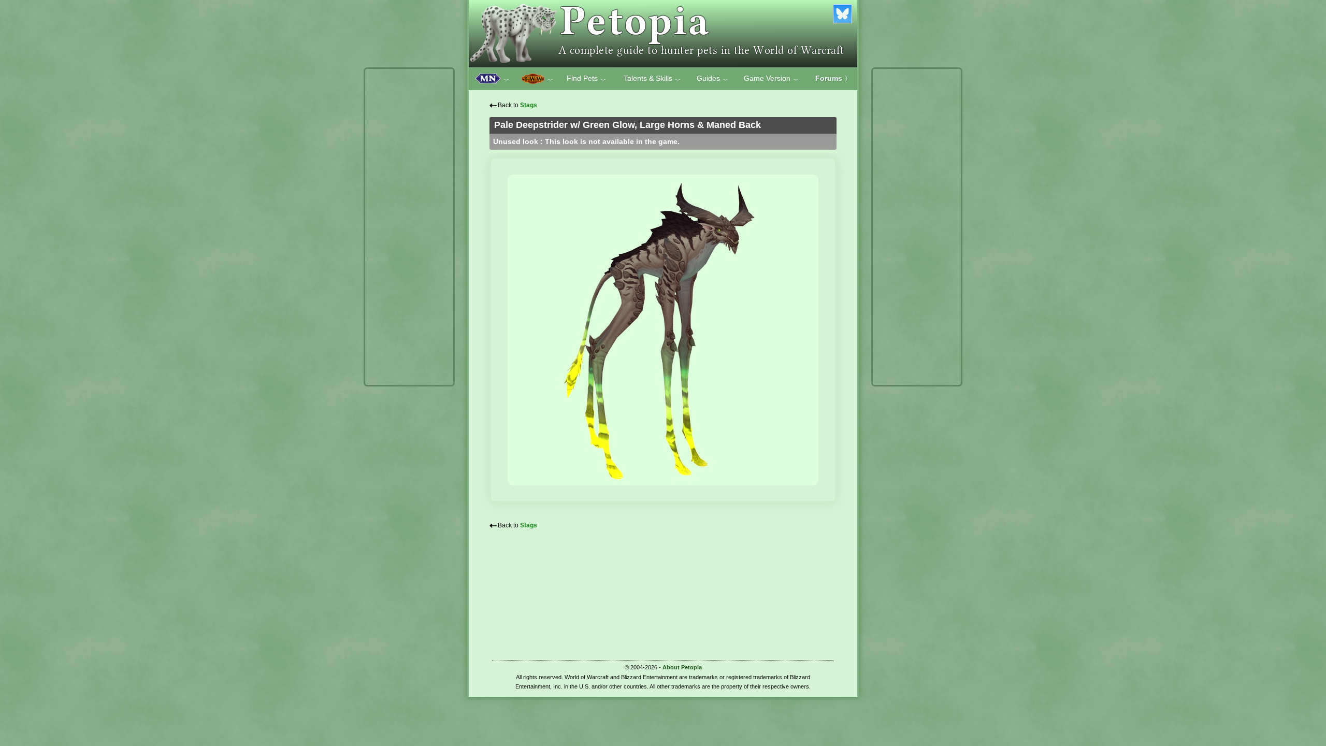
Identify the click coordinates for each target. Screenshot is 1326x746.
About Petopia (682, 667)
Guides (713, 78)
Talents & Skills (652, 78)
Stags (528, 105)
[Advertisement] (409, 226)
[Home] (663, 33)
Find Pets (587, 78)
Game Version (771, 78)
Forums (833, 78)
